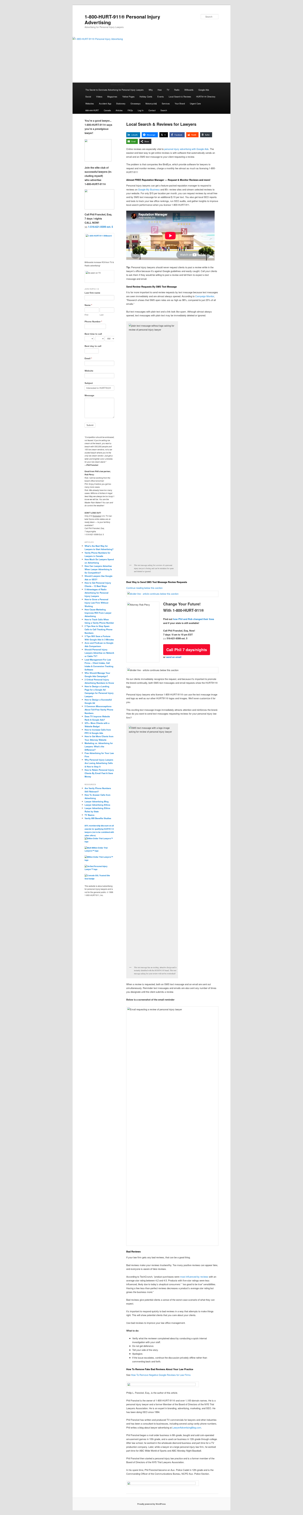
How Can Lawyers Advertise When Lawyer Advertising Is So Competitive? (98, 569)
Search (163, 110)
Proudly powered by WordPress (151, 1504)
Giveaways (136, 103)
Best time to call (93, 334)
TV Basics (89, 814)
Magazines (112, 96)
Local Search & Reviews (180, 96)
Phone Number (93, 321)
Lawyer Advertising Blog (97, 801)
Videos (99, 96)
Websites (89, 103)
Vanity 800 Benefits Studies (98, 818)
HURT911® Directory (205, 96)
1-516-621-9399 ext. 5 (100, 227)
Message (89, 395)
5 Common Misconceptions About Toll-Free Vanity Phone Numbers (99, 709)
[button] (118, 84)
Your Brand (180, 103)
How (160, 89)
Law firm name (92, 292)
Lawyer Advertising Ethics (97, 804)
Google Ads (203, 89)
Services (166, 103)
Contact (152, 110)
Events (160, 96)
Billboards (188, 89)
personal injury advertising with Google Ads (186, 149)
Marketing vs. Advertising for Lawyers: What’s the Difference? (99, 746)
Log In (140, 110)
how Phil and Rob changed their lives (193, 619)
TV (168, 89)
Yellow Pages (128, 96)
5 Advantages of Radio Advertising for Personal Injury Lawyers (96, 593)
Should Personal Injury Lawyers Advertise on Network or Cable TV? (99, 653)
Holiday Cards (146, 96)
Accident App (105, 103)
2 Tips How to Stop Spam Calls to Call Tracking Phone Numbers (98, 629)
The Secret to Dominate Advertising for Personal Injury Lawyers (114, 89)
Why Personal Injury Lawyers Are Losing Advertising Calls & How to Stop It (99, 763)
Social (88, 96)
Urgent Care (195, 103)
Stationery (120, 103)
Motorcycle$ (151, 103)
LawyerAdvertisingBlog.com (186, 1427)
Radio (176, 89)
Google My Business (149, 189)
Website (89, 370)
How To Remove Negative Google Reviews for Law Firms (161, 1374)
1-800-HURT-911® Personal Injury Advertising (122, 19)
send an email (173, 657)
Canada (107, 110)
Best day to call (93, 346)
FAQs (130, 110)
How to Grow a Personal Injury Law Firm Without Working (96, 602)
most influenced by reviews (194, 1276)
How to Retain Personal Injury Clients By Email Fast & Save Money (99, 773)
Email (88, 358)
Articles (119, 110)
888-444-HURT (92, 110)
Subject (89, 383)
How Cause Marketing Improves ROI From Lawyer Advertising (98, 613)
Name (88, 305)
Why (151, 89)
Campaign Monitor (204, 296)
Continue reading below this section (144, 587)
